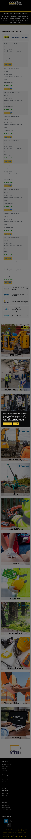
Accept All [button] (16, 423)
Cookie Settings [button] (7, 423)
